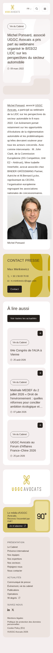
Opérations (12, 594)
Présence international (18, 551)
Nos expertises (14, 559)
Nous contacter (14, 570)
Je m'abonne (15, 526)
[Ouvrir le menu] (45, 9)
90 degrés (12, 598)
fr (28, 9)
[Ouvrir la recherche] (37, 9)
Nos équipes (13, 555)
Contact (14, 289)
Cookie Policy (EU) (16, 628)
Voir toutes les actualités (23, 318)
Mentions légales (15, 618)
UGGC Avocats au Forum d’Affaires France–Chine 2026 (23, 446)
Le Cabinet (12, 547)
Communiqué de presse (18, 582)
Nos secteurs (13, 563)
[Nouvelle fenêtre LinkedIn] (8, 610)
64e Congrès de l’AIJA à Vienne (26, 352)
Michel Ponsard (15, 105)
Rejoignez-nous (14, 566)
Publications (13, 590)
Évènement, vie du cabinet (20, 586)
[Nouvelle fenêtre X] (13, 610)
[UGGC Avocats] (12, 9)
